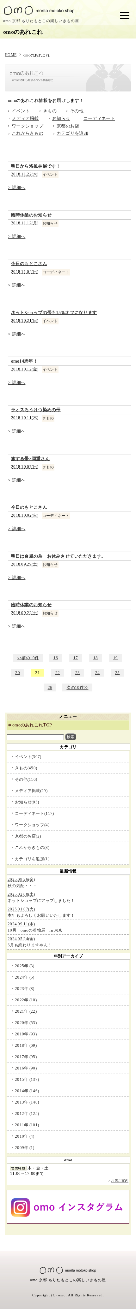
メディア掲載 (25, 118)
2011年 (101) (27, 1124)
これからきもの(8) (32, 847)
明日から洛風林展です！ (36, 166)
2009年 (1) (24, 1147)
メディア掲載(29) (31, 790)
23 (77, 672)
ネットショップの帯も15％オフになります (54, 312)
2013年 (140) (27, 1102)
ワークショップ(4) (32, 824)
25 (117, 672)
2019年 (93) (26, 1034)
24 (97, 672)
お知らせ (61, 118)
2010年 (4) (24, 1136)
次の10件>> (77, 687)
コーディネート (99, 118)
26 (50, 687)
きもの (50, 111)
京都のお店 (68, 126)
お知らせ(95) (27, 802)
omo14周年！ (24, 361)
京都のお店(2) (28, 836)
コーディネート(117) (34, 813)
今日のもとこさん (29, 263)
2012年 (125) (27, 1113)
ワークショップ (27, 126)
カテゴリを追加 (72, 133)
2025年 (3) (24, 965)
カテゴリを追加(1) (32, 858)
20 (17, 672)
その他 (76, 111)
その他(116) (26, 779)
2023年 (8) (24, 988)
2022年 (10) (26, 1000)
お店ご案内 (119, 1180)
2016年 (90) (26, 1068)
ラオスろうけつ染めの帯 (36, 409)
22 (57, 672)
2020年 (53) (26, 1022)
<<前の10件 (28, 657)
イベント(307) (28, 756)
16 (55, 657)
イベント (21, 111)
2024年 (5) (24, 977)
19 (115, 657)
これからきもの (27, 133)
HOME (10, 55)
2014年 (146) (27, 1090)
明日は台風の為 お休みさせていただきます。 (58, 556)
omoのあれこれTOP (32, 725)
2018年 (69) (26, 1045)
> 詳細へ (16, 187)
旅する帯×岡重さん (30, 458)
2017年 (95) (26, 1056)
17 (75, 657)
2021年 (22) (26, 1011)
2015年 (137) (27, 1079)
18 (95, 657)
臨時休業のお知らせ (31, 215)
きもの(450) (26, 768)
